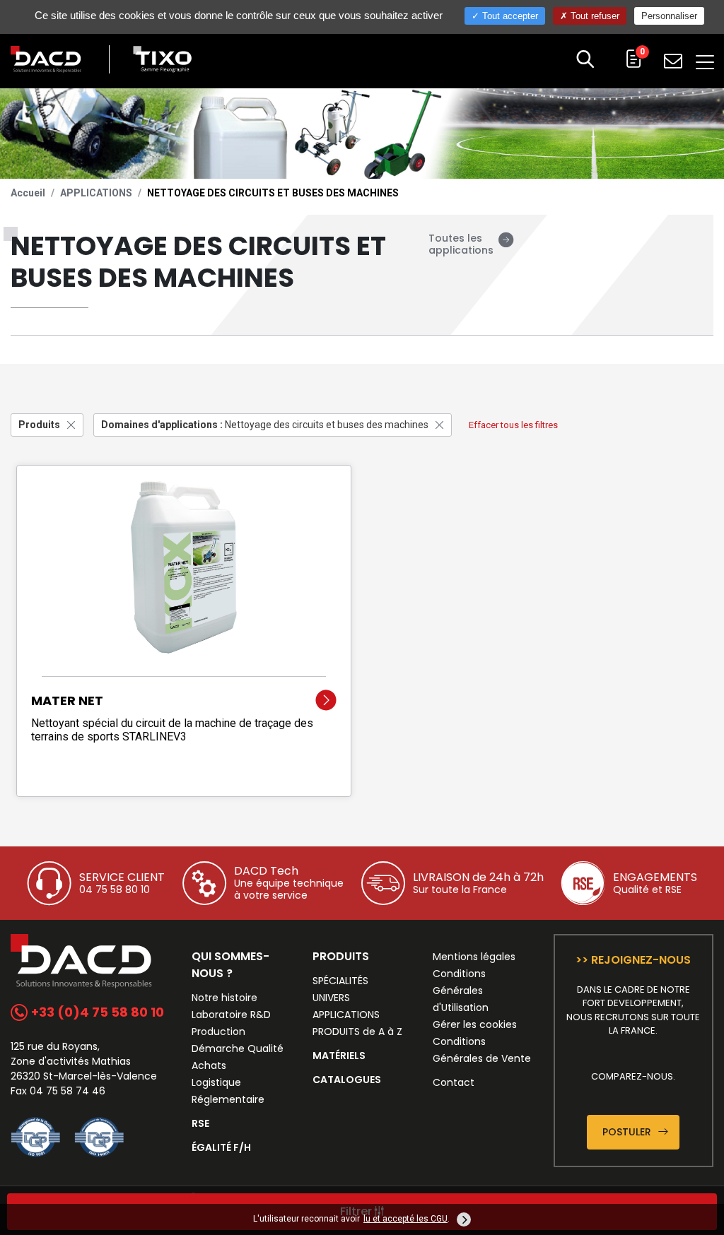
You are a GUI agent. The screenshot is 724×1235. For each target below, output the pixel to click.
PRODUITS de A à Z (357, 1031)
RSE (200, 1123)
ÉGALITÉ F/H (221, 1147)
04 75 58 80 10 (114, 889)
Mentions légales (474, 957)
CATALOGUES (347, 1079)
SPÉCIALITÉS (340, 981)
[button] (585, 60)
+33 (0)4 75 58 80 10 (96, 1012)
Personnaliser (669, 16)
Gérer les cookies (475, 1024)
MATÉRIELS (339, 1055)
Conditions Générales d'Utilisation (461, 991)
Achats (209, 1065)
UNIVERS (331, 998)
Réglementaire (228, 1099)
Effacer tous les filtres (513, 425)
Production (218, 1031)
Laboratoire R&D (231, 1015)
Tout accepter (508, 16)
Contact (453, 1082)
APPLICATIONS (96, 193)
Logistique (216, 1082)
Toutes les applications (461, 244)
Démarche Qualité (238, 1048)
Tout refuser (593, 16)
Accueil (28, 193)
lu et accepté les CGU (405, 1219)
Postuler (628, 1132)
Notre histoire (224, 998)
